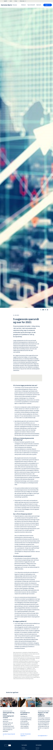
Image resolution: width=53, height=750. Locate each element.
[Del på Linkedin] (43, 309)
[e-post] (45, 309)
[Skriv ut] (47, 309)
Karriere (37, 748)
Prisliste (23, 748)
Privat (16, 1)
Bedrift (5, 1)
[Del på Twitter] (41, 309)
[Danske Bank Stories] (9, 5)
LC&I (11, 1)
